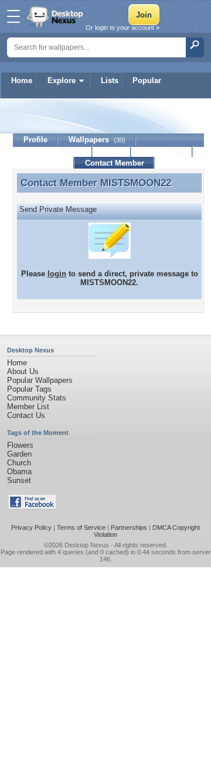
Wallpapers (97, 139)
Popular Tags (29, 389)
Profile (35, 139)
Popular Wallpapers (40, 380)
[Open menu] (13, 16)
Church (19, 462)
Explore (61, 80)
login (56, 273)
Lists (109, 80)
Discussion (43, 163)
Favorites (52, 151)
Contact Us (26, 415)
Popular (146, 80)
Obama (19, 471)
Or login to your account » (122, 27)
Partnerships (129, 527)
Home (21, 80)
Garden (19, 454)
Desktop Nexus (86, 545)
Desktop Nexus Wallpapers (56, 16)
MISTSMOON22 (135, 182)
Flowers (20, 445)
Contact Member (114, 163)
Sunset (19, 480)
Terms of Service (81, 527)
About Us (23, 371)
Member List (28, 406)
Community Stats (36, 397)
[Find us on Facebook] (32, 506)
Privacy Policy (31, 527)
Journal (162, 151)
